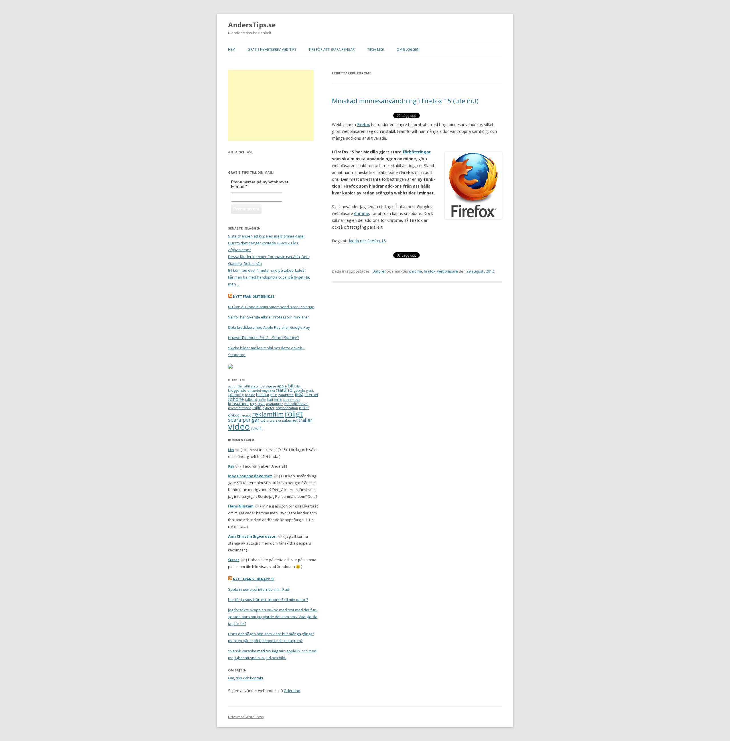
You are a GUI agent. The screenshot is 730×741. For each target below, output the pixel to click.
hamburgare (266, 394)
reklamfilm (268, 414)
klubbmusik (291, 400)
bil (290, 386)
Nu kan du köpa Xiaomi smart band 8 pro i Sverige (271, 306)
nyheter (269, 408)
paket (304, 407)
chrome (415, 271)
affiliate (250, 386)
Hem (231, 49)
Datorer (379, 271)
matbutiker (274, 404)
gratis (310, 391)
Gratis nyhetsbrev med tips (272, 49)
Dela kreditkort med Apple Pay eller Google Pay (269, 327)
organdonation (287, 408)
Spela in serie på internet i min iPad (258, 589)
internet (311, 394)
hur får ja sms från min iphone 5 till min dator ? (268, 599)
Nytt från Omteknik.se (253, 296)
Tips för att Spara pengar (332, 49)
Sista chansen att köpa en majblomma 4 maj (266, 236)
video (239, 426)
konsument (238, 403)
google (299, 390)
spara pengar (243, 419)
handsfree (286, 395)
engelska (268, 391)
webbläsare (447, 271)
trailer (305, 420)
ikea (299, 394)
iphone (236, 399)
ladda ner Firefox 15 (367, 240)
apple (282, 386)
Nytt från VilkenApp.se (253, 579)
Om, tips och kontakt (245, 678)
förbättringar (417, 152)
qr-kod (234, 415)
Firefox (363, 124)
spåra (265, 421)
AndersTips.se (252, 25)
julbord (251, 399)
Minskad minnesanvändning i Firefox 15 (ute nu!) (405, 100)
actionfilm (235, 386)
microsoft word (239, 408)
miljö (256, 407)
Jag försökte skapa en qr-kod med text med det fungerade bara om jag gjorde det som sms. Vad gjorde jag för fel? (272, 616)
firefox (429, 271)
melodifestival (296, 403)
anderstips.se (266, 386)
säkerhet (289, 420)
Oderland (292, 690)
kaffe (262, 400)
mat (261, 403)
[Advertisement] (271, 105)
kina (278, 399)
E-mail (239, 186)
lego (253, 404)
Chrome (361, 213)
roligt (294, 414)
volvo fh (257, 429)
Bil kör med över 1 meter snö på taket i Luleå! (266, 270)
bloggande (237, 390)
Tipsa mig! (375, 49)
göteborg (236, 394)
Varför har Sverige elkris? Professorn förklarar (268, 317)
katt (270, 399)
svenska (275, 421)
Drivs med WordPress (245, 716)
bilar (297, 386)
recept (246, 415)
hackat (250, 395)
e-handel (254, 391)
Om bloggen (408, 49)
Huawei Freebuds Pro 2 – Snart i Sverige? (263, 337)
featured (284, 390)
